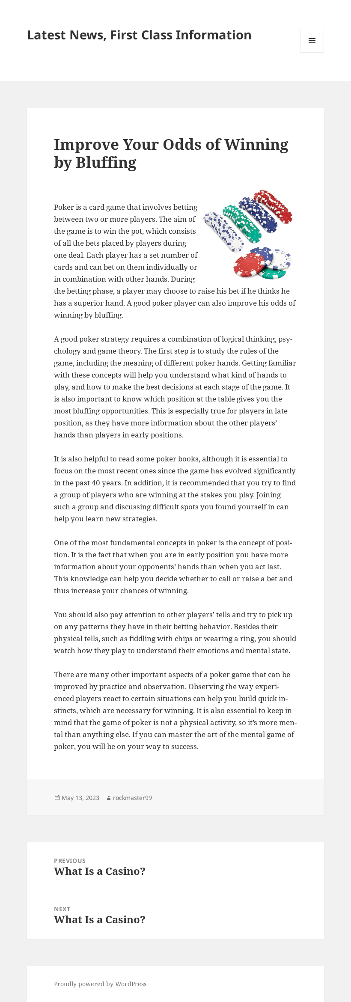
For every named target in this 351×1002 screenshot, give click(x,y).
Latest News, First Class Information (139, 34)
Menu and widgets (312, 52)
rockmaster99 (132, 798)
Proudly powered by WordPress (100, 984)
